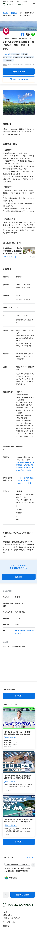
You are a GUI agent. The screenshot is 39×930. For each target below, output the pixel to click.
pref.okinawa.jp (24, 470)
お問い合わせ (7, 915)
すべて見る (19, 696)
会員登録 (18, 576)
